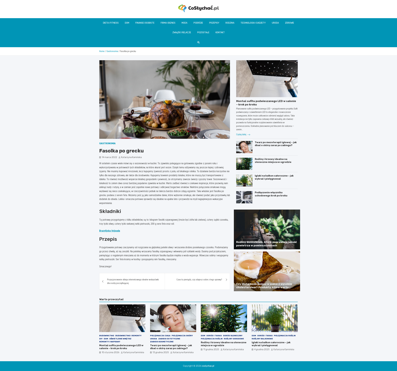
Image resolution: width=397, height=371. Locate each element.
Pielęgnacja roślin (212, 339)
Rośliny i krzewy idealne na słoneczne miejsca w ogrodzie (273, 161)
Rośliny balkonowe (262, 339)
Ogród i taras (214, 336)
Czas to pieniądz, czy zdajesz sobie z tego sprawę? (199, 279)
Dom (127, 23)
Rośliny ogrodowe (234, 339)
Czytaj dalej (241, 134)
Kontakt (220, 32)
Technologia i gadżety (253, 23)
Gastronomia (107, 143)
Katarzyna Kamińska (131, 157)
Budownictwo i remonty (128, 336)
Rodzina (229, 23)
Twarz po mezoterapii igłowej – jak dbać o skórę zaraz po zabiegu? (276, 144)
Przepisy (214, 23)
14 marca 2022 (109, 157)
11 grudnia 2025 (211, 349)
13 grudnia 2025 (161, 352)
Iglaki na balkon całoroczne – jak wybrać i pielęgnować (274, 177)
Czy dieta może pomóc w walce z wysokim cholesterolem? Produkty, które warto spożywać (264, 287)
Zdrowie (289, 23)
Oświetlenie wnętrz (120, 339)
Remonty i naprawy (109, 342)
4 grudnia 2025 (262, 349)
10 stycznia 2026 (110, 352)
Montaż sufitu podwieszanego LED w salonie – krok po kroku (121, 347)
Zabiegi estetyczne (169, 339)
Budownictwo (106, 336)
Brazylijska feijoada (109, 230)
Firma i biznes (168, 23)
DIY (101, 339)
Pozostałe (203, 32)
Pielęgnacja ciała (160, 336)
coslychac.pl (208, 366)
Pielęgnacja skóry (182, 336)
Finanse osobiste (144, 23)
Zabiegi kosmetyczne (162, 342)
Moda (184, 23)
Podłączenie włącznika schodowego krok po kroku (271, 194)
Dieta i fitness (111, 23)
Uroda (275, 23)
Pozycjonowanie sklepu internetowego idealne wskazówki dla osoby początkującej (133, 281)
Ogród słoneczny (232, 336)
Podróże (198, 23)
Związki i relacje (181, 32)
